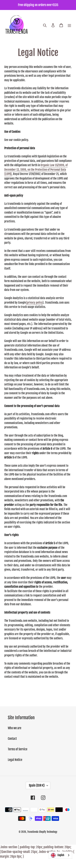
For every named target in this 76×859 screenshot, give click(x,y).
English (60, 855)
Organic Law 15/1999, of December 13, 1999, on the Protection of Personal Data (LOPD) (36, 169)
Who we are (14, 728)
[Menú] (69, 25)
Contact (12, 739)
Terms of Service (17, 749)
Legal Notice (15, 760)
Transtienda (32, 831)
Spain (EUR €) (37, 785)
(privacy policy (34, 302)
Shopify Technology (48, 831)
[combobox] (60, 855)
